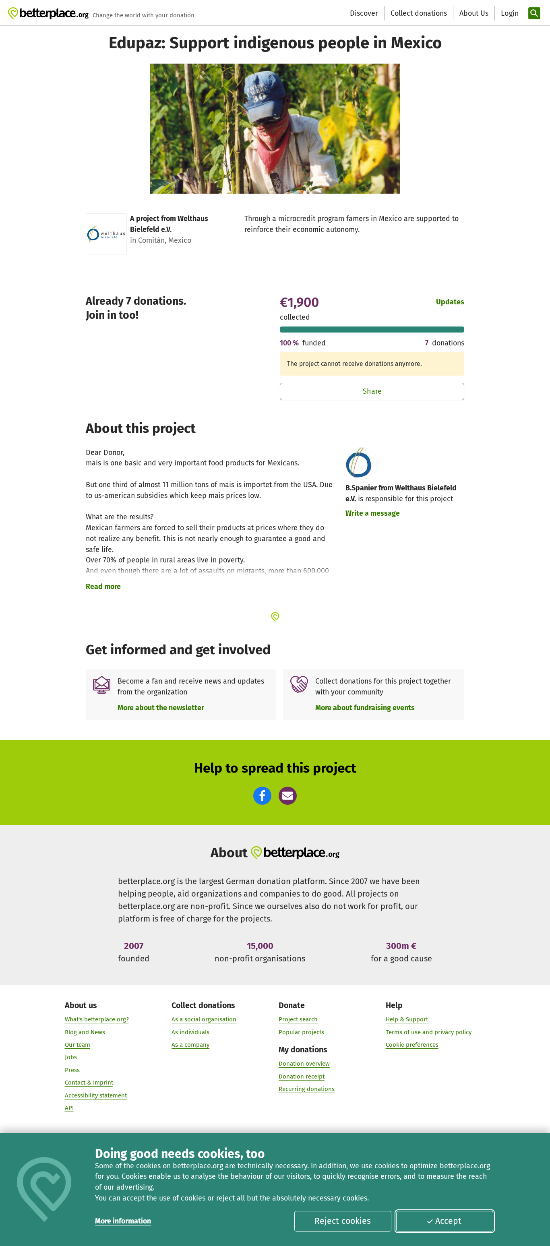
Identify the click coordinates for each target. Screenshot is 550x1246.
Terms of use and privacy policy (428, 1032)
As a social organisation (204, 1019)
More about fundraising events (365, 707)
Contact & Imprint (89, 1082)
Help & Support (407, 1019)
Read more (103, 586)
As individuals (190, 1032)
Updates (450, 302)
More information (123, 1221)
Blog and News (85, 1032)
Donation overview (304, 1063)
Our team (77, 1044)
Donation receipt (302, 1076)
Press (72, 1070)
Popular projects (301, 1032)
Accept (448, 1221)
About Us (473, 13)
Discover (364, 13)
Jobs (71, 1057)
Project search (298, 1019)
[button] (262, 796)
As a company (190, 1044)
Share (372, 391)
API (69, 1108)
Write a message (372, 513)
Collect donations (419, 13)
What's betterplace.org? (97, 1019)
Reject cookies (342, 1221)
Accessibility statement (96, 1095)
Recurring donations (307, 1089)
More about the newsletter (161, 707)
